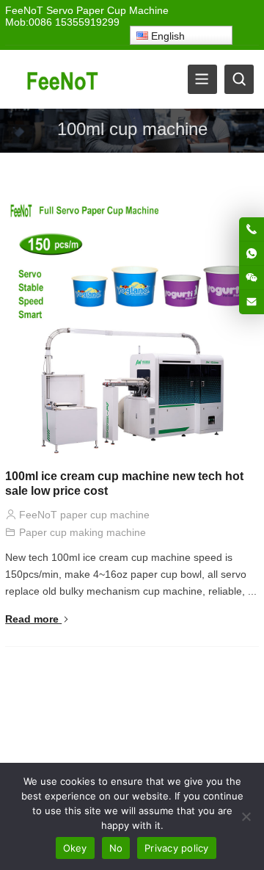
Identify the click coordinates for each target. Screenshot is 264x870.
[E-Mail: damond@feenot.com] (251, 301)
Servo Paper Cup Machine (107, 10)
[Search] (239, 79)
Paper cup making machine (82, 532)
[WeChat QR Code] (251, 277)
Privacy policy (176, 848)
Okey (75, 848)
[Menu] (202, 79)
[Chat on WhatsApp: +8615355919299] (251, 253)
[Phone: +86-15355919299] (251, 229)
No (116, 848)
